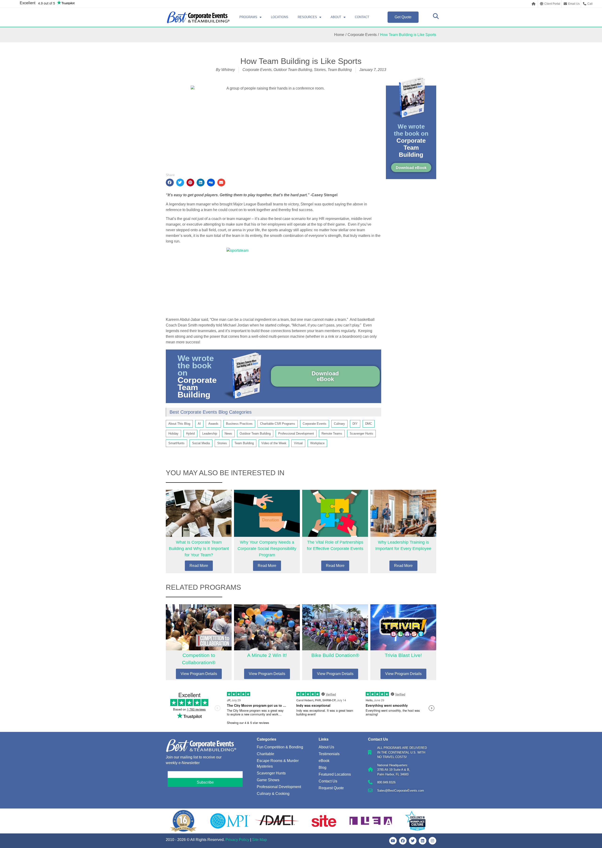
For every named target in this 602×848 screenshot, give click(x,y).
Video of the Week (273, 443)
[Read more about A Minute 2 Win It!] (267, 642)
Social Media (201, 443)
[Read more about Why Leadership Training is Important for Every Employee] (403, 531)
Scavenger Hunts (361, 433)
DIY (355, 423)
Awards (213, 423)
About (336, 17)
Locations (279, 17)
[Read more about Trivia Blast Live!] (403, 642)
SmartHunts (176, 443)
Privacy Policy (237, 840)
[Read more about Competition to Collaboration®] (199, 642)
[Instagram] (432, 840)
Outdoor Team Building (292, 70)
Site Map (259, 840)
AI (199, 423)
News (228, 433)
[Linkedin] (422, 840)
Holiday (173, 433)
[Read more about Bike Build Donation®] (335, 642)
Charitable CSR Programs (277, 423)
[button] (170, 183)
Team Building (340, 70)
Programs (248, 17)
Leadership (209, 433)
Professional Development (296, 433)
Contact (362, 17)
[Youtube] (393, 840)
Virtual (298, 443)
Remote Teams (331, 433)
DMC (368, 423)
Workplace (317, 443)
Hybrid (190, 433)
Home (339, 35)
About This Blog (179, 423)
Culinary (339, 423)
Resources (307, 17)
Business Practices (239, 423)
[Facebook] (403, 840)
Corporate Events (362, 35)
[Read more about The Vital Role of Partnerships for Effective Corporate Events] (335, 531)
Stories (320, 70)
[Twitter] (412, 840)
